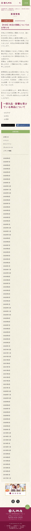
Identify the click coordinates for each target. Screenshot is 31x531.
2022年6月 (6, 328)
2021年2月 (6, 384)
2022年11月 (7, 311)
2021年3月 (6, 381)
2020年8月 (6, 405)
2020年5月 (6, 415)
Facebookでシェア (23, 125)
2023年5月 (6, 290)
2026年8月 (6, 158)
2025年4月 (6, 214)
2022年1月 (6, 346)
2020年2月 (6, 426)
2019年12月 (7, 433)
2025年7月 (6, 203)
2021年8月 (6, 363)
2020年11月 (7, 394)
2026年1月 (6, 182)
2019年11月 (7, 436)
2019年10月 (7, 440)
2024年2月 (6, 262)
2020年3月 (6, 422)
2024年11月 (7, 231)
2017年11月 (7, 478)
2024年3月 (6, 259)
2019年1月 (6, 443)
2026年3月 (6, 175)
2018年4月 (6, 464)
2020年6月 (6, 412)
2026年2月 (6, 179)
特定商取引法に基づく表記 (15, 528)
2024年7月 (6, 245)
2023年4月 (6, 294)
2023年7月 (6, 283)
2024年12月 (7, 228)
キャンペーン (7, 144)
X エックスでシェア (9, 125)
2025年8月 (6, 200)
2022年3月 (6, 339)
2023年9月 (6, 276)
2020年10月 (7, 398)
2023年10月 (7, 273)
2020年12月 (7, 391)
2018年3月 (6, 468)
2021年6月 (6, 370)
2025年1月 (6, 224)
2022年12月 (7, 308)
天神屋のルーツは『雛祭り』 (20, 525)
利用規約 (22, 527)
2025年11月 (7, 189)
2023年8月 (6, 280)
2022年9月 (6, 318)
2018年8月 (6, 457)
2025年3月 (6, 217)
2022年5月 (6, 332)
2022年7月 (6, 325)
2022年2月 (6, 342)
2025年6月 (6, 207)
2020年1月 (6, 429)
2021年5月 (6, 374)
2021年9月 (6, 360)
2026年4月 (6, 172)
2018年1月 (6, 474)
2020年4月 (6, 419)
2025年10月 (7, 193)
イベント (6, 140)
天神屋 (8, 3)
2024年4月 (6, 255)
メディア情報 (7, 151)
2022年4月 (6, 335)
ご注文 (26, 3)
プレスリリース (8, 147)
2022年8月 (6, 321)
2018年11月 (7, 447)
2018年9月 (6, 454)
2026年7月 (6, 162)
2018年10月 (7, 450)
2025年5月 (6, 210)
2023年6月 (6, 287)
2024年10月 (7, 235)
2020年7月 (6, 408)
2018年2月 (6, 471)
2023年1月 (6, 304)
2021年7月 (6, 367)
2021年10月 (7, 356)
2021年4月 (6, 377)
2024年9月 (6, 238)
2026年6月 (6, 165)
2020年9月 (6, 401)
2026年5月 (6, 169)
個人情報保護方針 (13, 527)
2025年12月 (7, 186)
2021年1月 (6, 388)
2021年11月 (7, 353)
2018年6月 (6, 461)
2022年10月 (7, 315)
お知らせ (7, 21)
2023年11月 (7, 269)
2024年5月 (6, 252)
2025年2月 (6, 221)
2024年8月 (6, 242)
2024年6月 (6, 248)
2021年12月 (7, 349)
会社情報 (9, 525)
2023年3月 (6, 297)
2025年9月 (6, 196)
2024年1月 (6, 266)
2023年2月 (6, 301)
